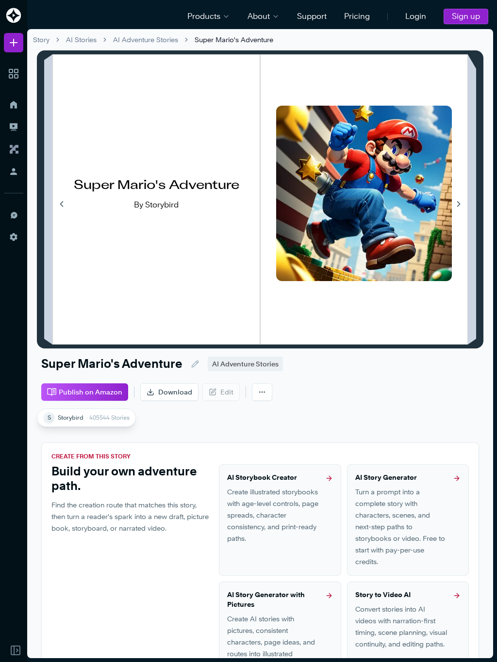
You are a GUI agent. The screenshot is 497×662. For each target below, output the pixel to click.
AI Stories (81, 39)
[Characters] (13, 149)
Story (41, 39)
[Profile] (13, 171)
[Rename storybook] (195, 364)
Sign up (466, 16)
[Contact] (13, 214)
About (259, 16)
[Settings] (13, 237)
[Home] (13, 104)
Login (415, 16)
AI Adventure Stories (145, 39)
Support (312, 16)
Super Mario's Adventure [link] (234, 39)
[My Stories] (13, 127)
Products (203, 16)
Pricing (357, 16)
